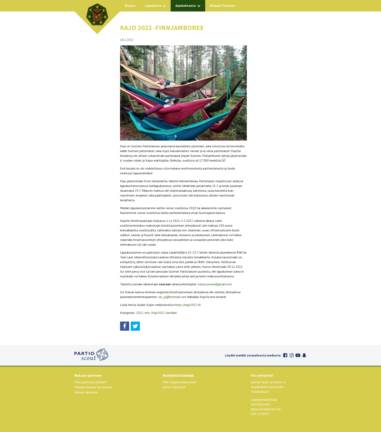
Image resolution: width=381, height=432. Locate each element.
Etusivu (130, 6)
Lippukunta (153, 6)
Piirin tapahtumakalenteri (179, 382)
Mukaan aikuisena (85, 392)
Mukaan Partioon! (223, 6)
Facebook (285, 355)
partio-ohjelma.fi (174, 387)
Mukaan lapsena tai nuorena (93, 387)
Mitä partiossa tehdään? (90, 382)
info (147, 313)
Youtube (297, 355)
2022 (139, 313)
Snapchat (304, 355)
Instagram (291, 355)
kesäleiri (171, 313)
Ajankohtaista (185, 6)
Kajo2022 (158, 313)
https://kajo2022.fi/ (187, 305)
